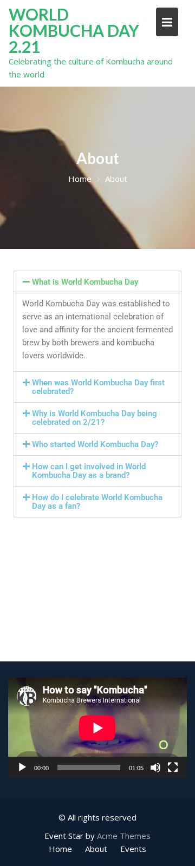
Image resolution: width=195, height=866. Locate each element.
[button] (97, 282)
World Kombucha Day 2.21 (74, 30)
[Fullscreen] (172, 767)
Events (133, 848)
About (96, 848)
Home (60, 848)
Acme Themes (124, 835)
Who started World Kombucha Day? (95, 444)
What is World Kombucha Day (85, 282)
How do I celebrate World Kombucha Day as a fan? (97, 502)
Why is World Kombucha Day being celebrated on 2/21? (94, 418)
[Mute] (155, 767)
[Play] (22, 767)
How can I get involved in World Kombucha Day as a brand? (89, 471)
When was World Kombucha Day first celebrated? (98, 387)
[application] (97, 728)
